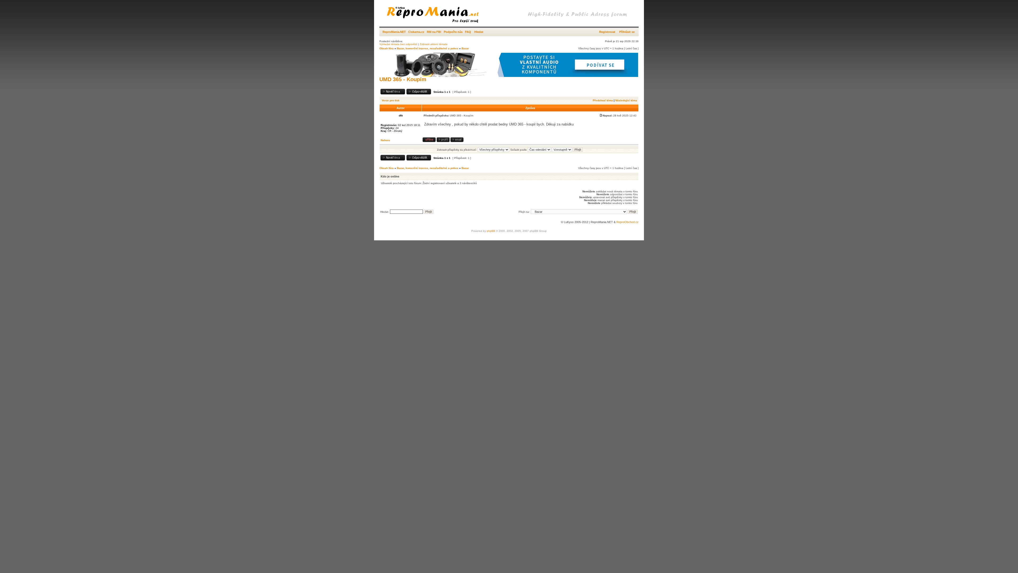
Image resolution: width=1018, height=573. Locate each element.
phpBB (491, 230)
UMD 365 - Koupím (402, 79)
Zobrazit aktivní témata (433, 44)
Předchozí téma (603, 100)
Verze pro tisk (391, 100)
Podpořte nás (453, 31)
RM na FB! (434, 31)
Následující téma (626, 100)
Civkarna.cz (416, 31)
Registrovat (607, 31)
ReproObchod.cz (627, 222)
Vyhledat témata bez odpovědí (398, 44)
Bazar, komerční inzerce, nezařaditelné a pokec (427, 48)
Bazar (465, 48)
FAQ (468, 31)
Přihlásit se (627, 31)
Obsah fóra (386, 48)
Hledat (478, 31)
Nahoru (385, 140)
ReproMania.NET (394, 31)
